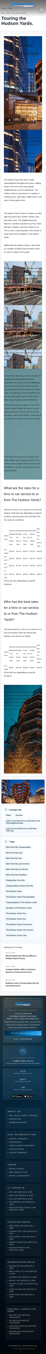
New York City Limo (14, 853)
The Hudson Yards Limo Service (19, 930)
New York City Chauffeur (16, 875)
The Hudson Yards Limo (16, 935)
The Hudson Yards (14, 891)
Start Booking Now (23, 1033)
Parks (8, 815)
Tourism (19, 815)
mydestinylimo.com (29, 1346)
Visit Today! (9, 346)
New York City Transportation (18, 847)
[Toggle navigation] (42, 9)
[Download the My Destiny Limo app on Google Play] (17, 1096)
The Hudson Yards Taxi (16, 919)
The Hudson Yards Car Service (19, 924)
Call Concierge (23, 1039)
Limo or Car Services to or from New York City (21, 830)
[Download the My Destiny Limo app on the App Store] (29, 1096)
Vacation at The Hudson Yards (19, 908)
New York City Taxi (14, 858)
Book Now (8, 766)
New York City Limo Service (17, 864)
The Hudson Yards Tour (16, 913)
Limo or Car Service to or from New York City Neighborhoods (23, 822)
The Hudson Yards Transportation (20, 897)
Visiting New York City (15, 880)
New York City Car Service (17, 869)
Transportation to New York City (19, 886)
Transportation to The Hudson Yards (21, 902)
